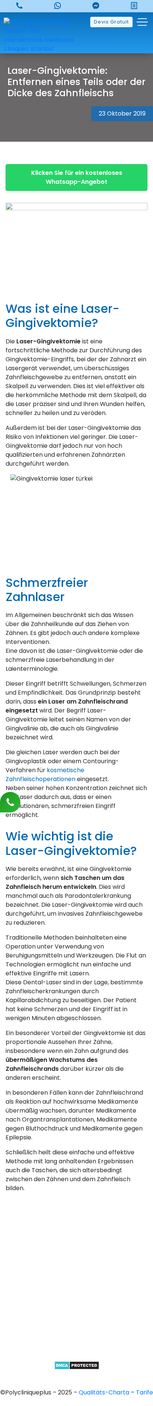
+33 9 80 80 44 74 (76, 1235)
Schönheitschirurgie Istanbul (76, 1341)
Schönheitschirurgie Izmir (76, 1316)
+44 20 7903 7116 (77, 1248)
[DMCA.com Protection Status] (76, 1365)
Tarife (144, 1392)
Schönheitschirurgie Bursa (76, 1291)
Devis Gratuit (111, 21)
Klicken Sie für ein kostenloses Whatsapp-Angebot (76, 177)
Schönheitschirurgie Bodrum (76, 1354)
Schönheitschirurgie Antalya (76, 1329)
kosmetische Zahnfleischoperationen (45, 774)
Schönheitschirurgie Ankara (76, 1303)
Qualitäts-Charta (105, 1392)
